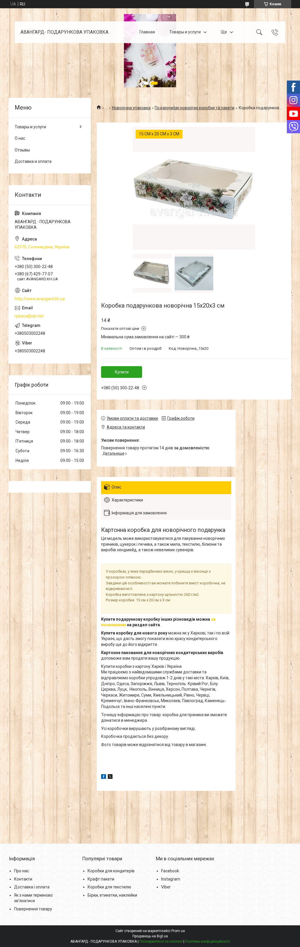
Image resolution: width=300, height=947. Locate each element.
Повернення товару (33, 909)
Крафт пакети (101, 879)
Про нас (21, 870)
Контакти (23, 879)
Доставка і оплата (32, 887)
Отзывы (22, 150)
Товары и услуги (185, 32)
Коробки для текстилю (109, 887)
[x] (110, 777)
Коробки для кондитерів (111, 870)
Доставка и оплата (33, 161)
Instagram (170, 879)
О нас (20, 138)
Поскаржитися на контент (161, 941)
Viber (166, 887)
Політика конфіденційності (207, 941)
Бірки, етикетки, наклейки (112, 895)
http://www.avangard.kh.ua (40, 298)
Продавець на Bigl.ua (150, 936)
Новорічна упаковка (131, 107)
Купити (122, 372)
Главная (147, 32)
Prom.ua (178, 931)
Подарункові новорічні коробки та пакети (194, 107)
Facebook (170, 870)
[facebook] (103, 777)
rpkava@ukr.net (29, 316)
